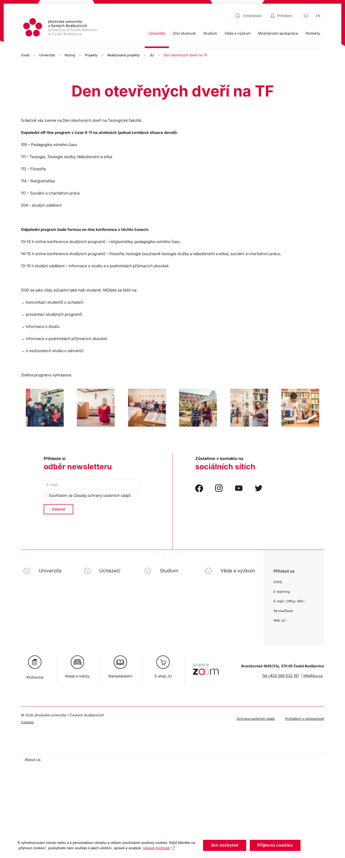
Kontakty (313, 33)
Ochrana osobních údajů (256, 719)
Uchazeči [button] (109, 571)
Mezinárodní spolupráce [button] (278, 33)
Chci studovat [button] (184, 33)
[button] (45, 408)
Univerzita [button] (157, 33)
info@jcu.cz (313, 675)
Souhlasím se (89, 495)
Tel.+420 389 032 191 (280, 675)
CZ (306, 16)
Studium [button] (210, 33)
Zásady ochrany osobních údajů (102, 495)
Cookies (27, 722)
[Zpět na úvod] (60, 28)
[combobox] (251, 16)
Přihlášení (284, 16)
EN (318, 16)
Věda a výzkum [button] (238, 33)
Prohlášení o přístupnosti (304, 719)
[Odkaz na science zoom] (205, 666)
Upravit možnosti (156, 848)
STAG (278, 582)
